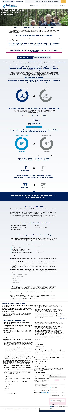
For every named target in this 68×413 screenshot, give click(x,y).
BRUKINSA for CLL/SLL (50, 5)
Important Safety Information (46, 1)
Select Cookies (52, 408)
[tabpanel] (34, 130)
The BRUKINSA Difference (43, 5)
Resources (62, 5)
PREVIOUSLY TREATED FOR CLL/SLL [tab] (42, 57)
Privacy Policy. (16, 409)
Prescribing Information (56, 1)
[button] (34, 5)
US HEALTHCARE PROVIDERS (8, 1)
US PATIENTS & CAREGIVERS (19, 1)
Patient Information (37, 1)
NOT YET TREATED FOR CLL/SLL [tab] (24, 57)
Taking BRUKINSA (57, 5)
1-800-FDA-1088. (41, 370)
